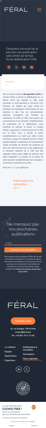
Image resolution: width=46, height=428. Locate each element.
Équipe (8, 351)
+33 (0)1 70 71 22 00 (25, 335)
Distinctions (11, 356)
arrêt (14, 167)
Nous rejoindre (30, 358)
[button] (9, 67)
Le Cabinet (10, 347)
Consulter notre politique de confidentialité (14, 418)
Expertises (10, 360)
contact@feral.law (23, 332)
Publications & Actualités (30, 348)
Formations (28, 354)
